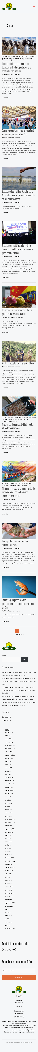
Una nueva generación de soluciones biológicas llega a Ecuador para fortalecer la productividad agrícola (18, 688)
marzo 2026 (8, 739)
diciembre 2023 (10, 819)
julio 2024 (8, 796)
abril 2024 (8, 806)
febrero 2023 (9, 851)
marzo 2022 (8, 883)
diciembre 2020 (10, 928)
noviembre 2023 (10, 822)
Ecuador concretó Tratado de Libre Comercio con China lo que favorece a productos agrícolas (18, 249)
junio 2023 (8, 838)
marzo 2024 (8, 809)
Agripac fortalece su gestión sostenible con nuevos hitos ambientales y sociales (19, 1022)
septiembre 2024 (10, 790)
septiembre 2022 (10, 867)
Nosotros (19, 1000)
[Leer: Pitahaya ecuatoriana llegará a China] (19, 351)
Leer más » (5, 98)
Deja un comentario (14, 74)
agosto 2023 (9, 832)
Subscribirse (19, 977)
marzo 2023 (8, 848)
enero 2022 (8, 890)
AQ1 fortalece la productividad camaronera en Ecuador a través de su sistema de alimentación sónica (18, 680)
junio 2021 (8, 912)
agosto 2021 (9, 906)
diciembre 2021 (10, 893)
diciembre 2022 (10, 857)
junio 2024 (8, 800)
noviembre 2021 (10, 896)
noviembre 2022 (10, 861)
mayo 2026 (8, 735)
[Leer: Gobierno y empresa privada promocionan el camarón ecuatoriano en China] (19, 587)
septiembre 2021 (10, 902)
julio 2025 (8, 761)
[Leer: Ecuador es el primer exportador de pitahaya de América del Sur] (19, 297)
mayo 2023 (8, 841)
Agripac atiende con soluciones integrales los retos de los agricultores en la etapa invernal (18, 697)
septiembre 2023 (10, 829)
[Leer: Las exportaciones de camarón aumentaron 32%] (19, 530)
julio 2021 (8, 909)
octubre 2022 (9, 864)
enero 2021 (8, 925)
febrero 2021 (9, 922)
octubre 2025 (9, 751)
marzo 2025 (8, 774)
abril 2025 (8, 771)
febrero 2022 (9, 886)
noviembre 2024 (10, 784)
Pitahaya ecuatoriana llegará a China (18, 363)
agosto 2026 (9, 732)
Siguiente (20, 634)
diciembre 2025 (10, 745)
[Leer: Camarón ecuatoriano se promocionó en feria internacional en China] (19, 117)
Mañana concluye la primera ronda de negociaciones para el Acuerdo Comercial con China (18, 492)
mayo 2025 (8, 767)
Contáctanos (19, 1002)
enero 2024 (8, 816)
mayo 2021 (8, 915)
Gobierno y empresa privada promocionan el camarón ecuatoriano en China (18, 603)
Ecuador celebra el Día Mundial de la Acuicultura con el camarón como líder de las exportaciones (18, 195)
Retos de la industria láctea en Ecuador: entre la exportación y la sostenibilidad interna (16, 67)
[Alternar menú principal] (34, 6)
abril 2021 (8, 919)
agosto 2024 (9, 793)
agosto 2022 (9, 870)
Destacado (5, 317)
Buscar (4, 655)
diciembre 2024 (10, 780)
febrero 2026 (9, 742)
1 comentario (19, 317)
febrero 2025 (9, 777)
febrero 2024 (9, 812)
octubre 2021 (9, 899)
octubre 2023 (9, 825)
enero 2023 (8, 854)
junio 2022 (8, 877)
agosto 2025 (9, 758)
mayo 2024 (8, 803)
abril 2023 (8, 845)
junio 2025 (8, 764)
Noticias (4, 74)
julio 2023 (8, 835)
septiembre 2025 (10, 755)
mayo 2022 (8, 880)
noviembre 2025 (10, 748)
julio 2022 (8, 874)
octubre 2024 (9, 787)
